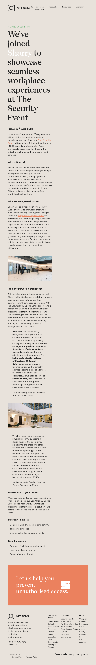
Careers (82, 621)
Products (53, 7)
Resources (66, 7)
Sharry (21, 53)
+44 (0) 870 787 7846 (17, 642)
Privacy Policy (32, 657)
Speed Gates (66, 621)
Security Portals (67, 619)
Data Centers (53, 621)
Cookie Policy (17, 657)
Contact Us (40, 10)
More (81, 615)
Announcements (20, 27)
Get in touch (65, 584)
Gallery (82, 632)
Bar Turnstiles (66, 626)
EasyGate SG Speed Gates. (31, 215)
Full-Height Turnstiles (69, 624)
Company (80, 7)
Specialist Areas (37, 7)
